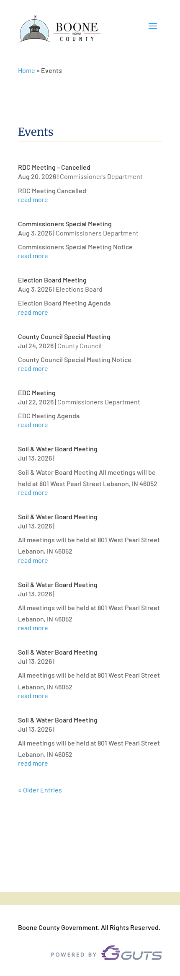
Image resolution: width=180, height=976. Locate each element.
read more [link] (33, 199)
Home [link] (26, 70)
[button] (152, 29)
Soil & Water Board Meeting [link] (58, 449)
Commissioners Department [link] (101, 176)
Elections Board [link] (79, 289)
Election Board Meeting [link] (52, 280)
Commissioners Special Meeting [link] (65, 224)
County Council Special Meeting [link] (64, 336)
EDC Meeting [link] (37, 392)
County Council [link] (79, 345)
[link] (60, 29)
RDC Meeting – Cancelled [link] (54, 167)
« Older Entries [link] (40, 790)
